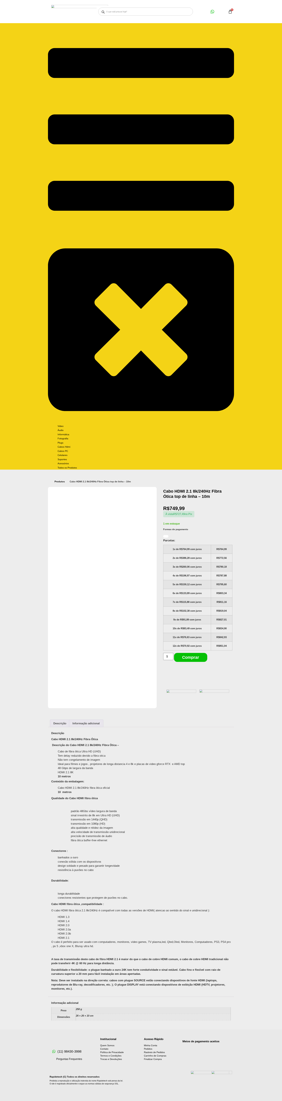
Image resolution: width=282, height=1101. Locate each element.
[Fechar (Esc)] (278, 3)
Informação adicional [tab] (86, 723)
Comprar (190, 657)
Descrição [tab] (59, 723)
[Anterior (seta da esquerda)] (5, 550)
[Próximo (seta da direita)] (276, 550)
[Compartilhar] (271, 3)
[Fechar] (165, 536)
